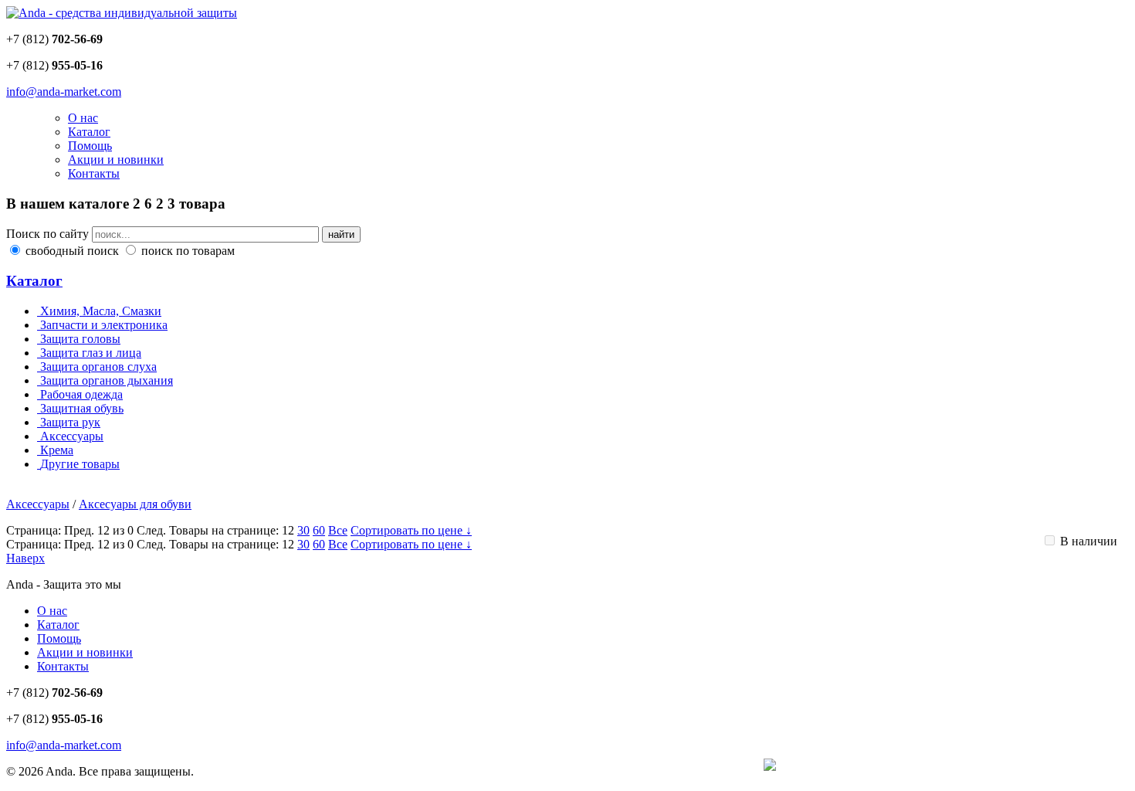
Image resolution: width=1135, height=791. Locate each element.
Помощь (90, 145)
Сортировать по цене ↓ (411, 530)
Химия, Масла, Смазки (100, 310)
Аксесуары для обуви (135, 504)
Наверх (25, 558)
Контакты (94, 173)
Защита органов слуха (98, 366)
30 (303, 530)
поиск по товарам (186, 250)
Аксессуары (71, 436)
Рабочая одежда (81, 394)
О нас (83, 117)
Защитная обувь (82, 408)
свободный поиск (72, 250)
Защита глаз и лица (90, 352)
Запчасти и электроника (104, 324)
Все (337, 530)
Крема (56, 450)
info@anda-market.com (63, 91)
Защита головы (80, 338)
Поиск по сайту (47, 233)
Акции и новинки (116, 159)
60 (319, 530)
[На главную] (121, 12)
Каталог (89, 131)
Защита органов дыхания (106, 380)
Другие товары (80, 463)
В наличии (1087, 541)
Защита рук (70, 422)
